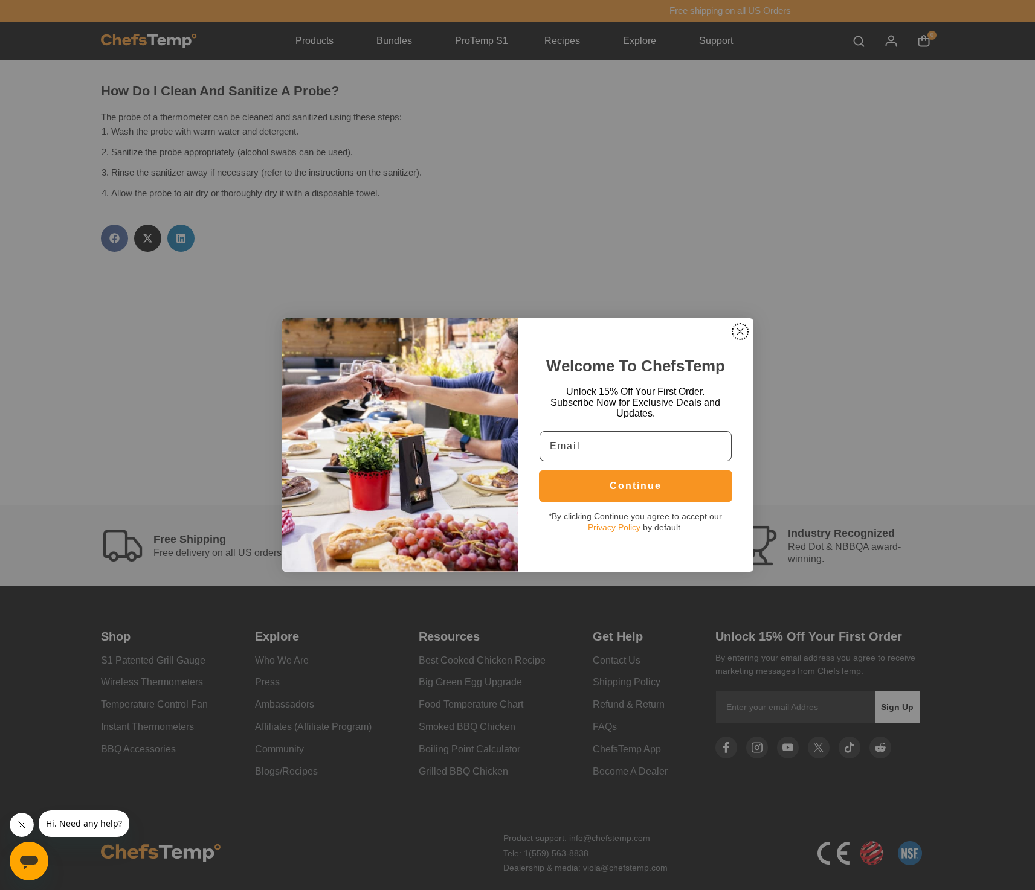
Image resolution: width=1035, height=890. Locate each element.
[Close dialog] (740, 331)
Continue (636, 486)
